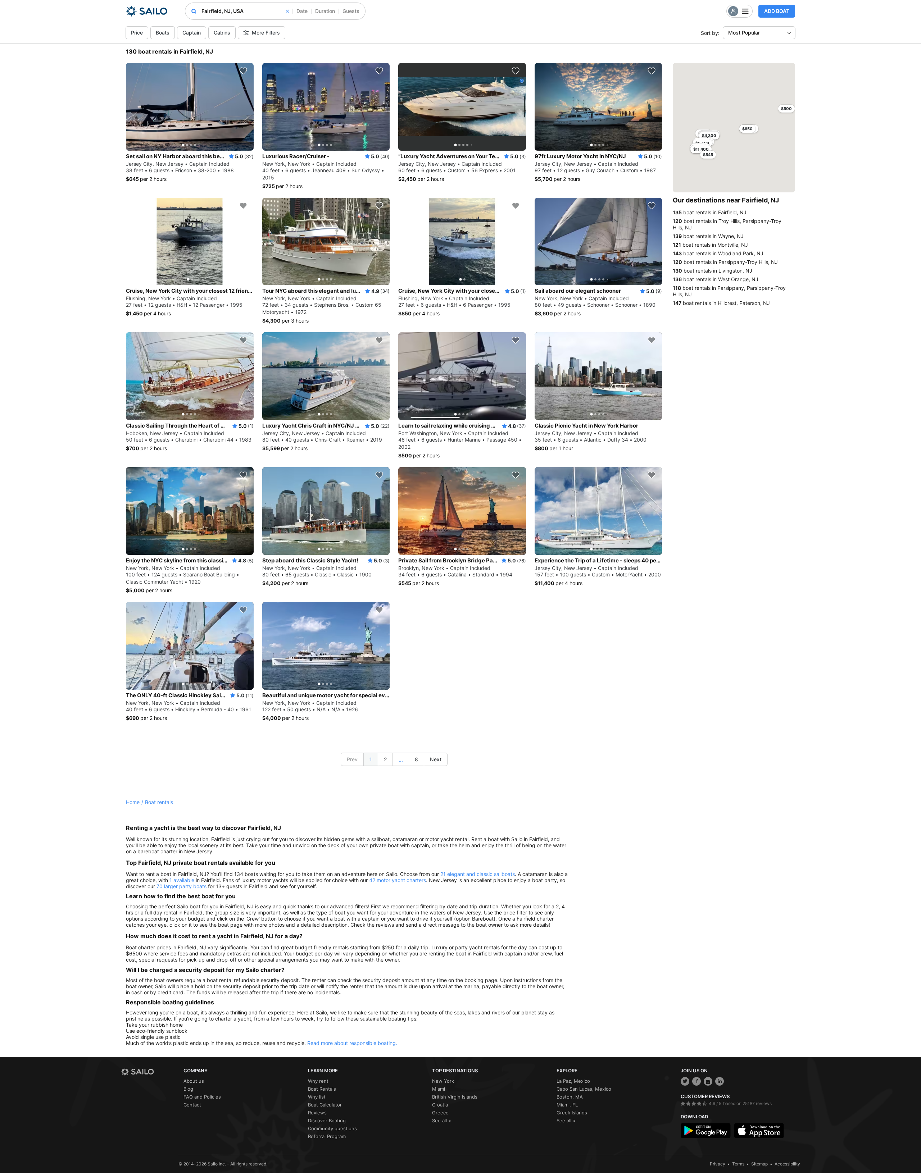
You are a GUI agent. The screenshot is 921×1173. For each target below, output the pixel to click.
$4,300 (709, 135)
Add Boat (776, 11)
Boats (162, 32)
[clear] (287, 11)
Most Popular (744, 32)
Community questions (332, 1128)
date (302, 11)
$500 (786, 108)
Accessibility (787, 1164)
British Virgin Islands (454, 1097)
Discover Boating (327, 1120)
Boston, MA (570, 1097)
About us (193, 1081)
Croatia (440, 1105)
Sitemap (759, 1164)
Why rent (318, 1081)
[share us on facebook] (696, 1081)
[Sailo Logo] (146, 11)
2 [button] (385, 759)
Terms (738, 1164)
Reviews (317, 1112)
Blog (188, 1089)
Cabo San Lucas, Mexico (584, 1089)
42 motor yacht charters (397, 880)
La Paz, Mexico (573, 1081)
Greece (440, 1112)
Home (133, 802)
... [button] (401, 760)
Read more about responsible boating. (352, 1043)
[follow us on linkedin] (719, 1081)
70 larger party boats (181, 886)
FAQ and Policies (202, 1097)
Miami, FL (567, 1105)
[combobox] (245, 11)
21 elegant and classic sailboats (477, 874)
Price (137, 32)
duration (325, 11)
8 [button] (416, 759)
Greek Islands (572, 1112)
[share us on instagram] (708, 1081)
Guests (350, 11)
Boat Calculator (325, 1105)
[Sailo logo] (149, 1072)
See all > (442, 1120)
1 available (181, 880)
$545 (708, 154)
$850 (747, 128)
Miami (438, 1089)
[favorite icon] (243, 71)
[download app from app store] (759, 1130)
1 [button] (370, 759)
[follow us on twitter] (685, 1081)
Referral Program (327, 1136)
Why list (317, 1097)
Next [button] (435, 759)
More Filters (266, 32)
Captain (191, 32)
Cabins (222, 32)
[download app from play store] (705, 1130)
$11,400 (701, 149)
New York (443, 1081)
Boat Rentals (322, 1089)
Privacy (717, 1164)
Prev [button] (352, 759)
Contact (192, 1105)
